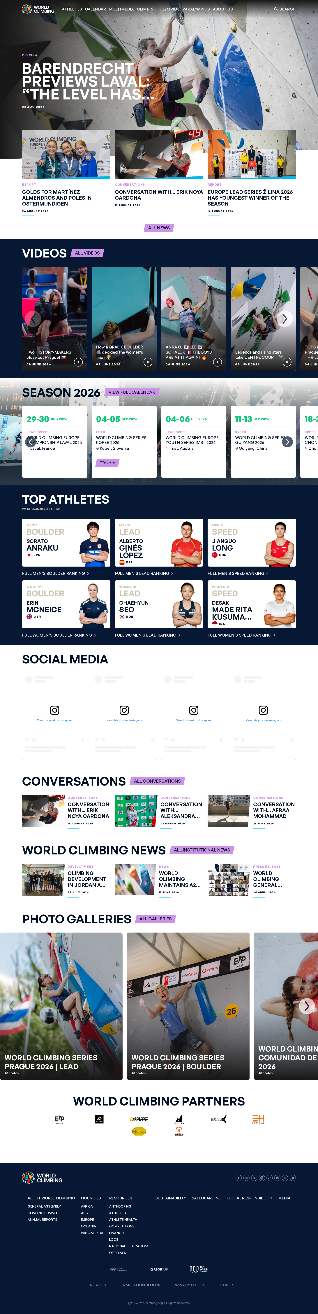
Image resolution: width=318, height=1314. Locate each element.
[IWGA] (198, 1269)
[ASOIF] (159, 1269)
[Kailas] (99, 1119)
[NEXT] (285, 319)
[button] (121, 9)
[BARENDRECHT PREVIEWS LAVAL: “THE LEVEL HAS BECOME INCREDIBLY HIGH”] (159, 79)
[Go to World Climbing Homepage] (40, 9)
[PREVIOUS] (33, 319)
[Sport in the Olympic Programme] (119, 1269)
